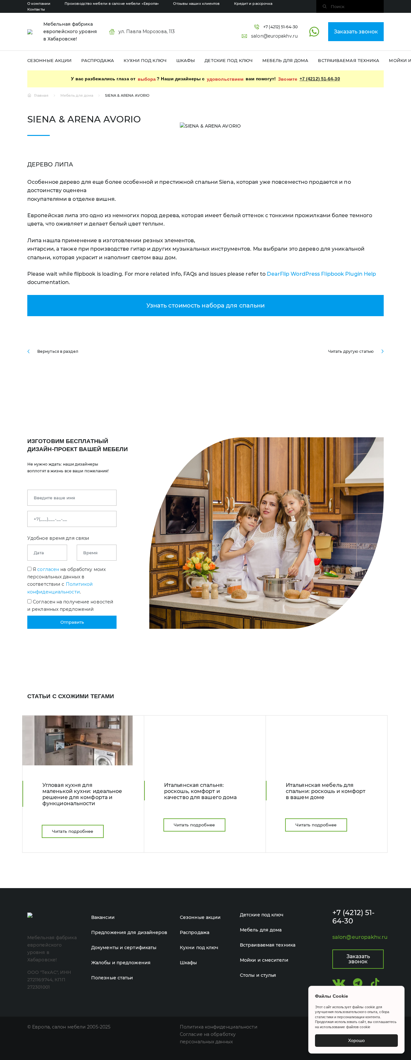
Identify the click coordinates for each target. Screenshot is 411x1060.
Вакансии (103, 917)
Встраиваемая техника (348, 60)
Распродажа (97, 60)
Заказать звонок (356, 32)
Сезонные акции (49, 60)
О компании (38, 3)
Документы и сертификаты (123, 947)
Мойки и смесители (264, 960)
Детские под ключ (229, 60)
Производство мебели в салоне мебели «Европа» (112, 3)
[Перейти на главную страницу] (29, 31)
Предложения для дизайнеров (129, 932)
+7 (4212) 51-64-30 (320, 78)
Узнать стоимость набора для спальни (205, 305)
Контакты (36, 9)
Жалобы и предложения (121, 963)
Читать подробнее (72, 831)
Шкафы (185, 60)
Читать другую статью (351, 351)
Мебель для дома (285, 60)
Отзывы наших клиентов (196, 3)
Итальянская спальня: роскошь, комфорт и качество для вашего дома (200, 791)
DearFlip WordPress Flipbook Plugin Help (321, 274)
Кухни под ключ (145, 60)
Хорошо (356, 1040)
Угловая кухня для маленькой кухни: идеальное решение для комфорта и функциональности (82, 794)
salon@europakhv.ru (358, 937)
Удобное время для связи (58, 538)
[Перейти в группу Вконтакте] (338, 982)
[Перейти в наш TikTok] (375, 983)
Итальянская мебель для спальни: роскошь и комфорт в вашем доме (326, 791)
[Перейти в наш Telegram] (358, 983)
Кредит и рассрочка (253, 3)
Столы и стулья (258, 975)
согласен (48, 569)
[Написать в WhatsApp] (314, 31)
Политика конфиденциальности (219, 1027)
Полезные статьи (112, 978)
